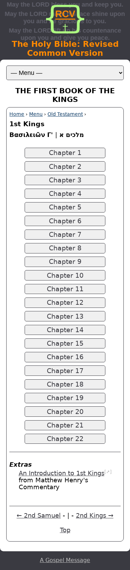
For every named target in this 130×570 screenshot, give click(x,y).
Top (65, 530)
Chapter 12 (65, 302)
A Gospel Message (65, 560)
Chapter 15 (65, 343)
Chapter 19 (65, 398)
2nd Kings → (94, 515)
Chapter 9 (65, 262)
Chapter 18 (65, 384)
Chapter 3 (65, 180)
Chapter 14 (65, 330)
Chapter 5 (65, 207)
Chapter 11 (65, 289)
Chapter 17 (65, 371)
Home (16, 114)
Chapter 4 (65, 194)
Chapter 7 (65, 235)
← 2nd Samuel (39, 515)
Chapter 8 (65, 248)
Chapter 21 (65, 425)
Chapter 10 (65, 275)
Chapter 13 (65, 316)
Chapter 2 (65, 167)
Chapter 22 (65, 439)
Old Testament (65, 114)
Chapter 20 (65, 412)
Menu (36, 114)
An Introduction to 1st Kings (61, 473)
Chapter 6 (65, 221)
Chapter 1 (65, 153)
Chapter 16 (65, 357)
